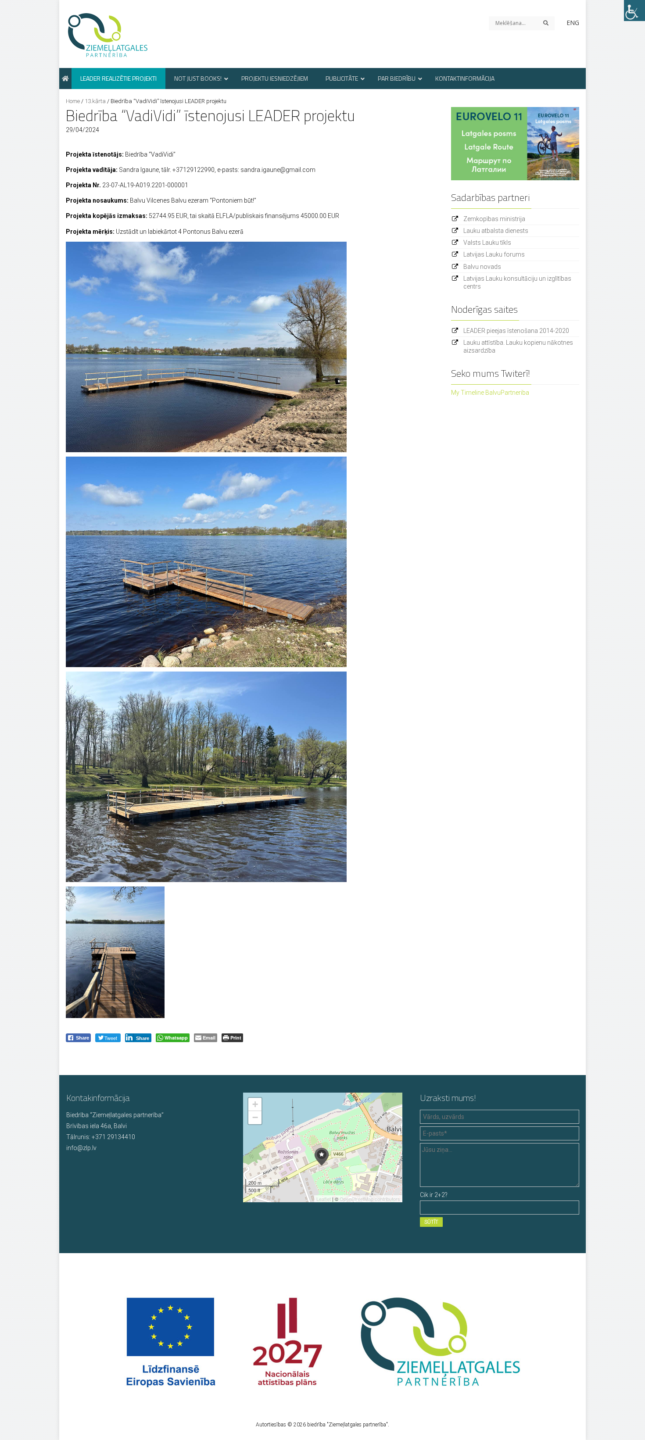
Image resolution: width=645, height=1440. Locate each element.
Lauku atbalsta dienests (495, 230)
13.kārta (95, 101)
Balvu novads (482, 266)
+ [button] (255, 1104)
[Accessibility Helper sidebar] (634, 10)
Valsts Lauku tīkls (487, 242)
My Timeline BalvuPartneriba (490, 392)
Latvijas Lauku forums (494, 254)
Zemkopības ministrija (494, 218)
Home (73, 101)
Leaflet (323, 1198)
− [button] (255, 1117)
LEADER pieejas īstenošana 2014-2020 (516, 330)
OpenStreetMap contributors (370, 1198)
